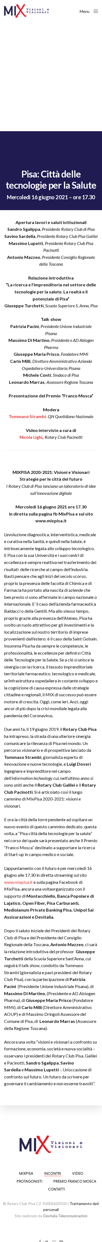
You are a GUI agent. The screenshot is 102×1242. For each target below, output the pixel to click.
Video (77, 1173)
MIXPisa (26, 1173)
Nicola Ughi (31, 437)
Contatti (56, 1189)
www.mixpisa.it (18, 882)
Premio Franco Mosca (74, 1181)
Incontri (52, 1173)
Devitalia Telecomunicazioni (65, 1216)
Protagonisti (29, 1181)
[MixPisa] (26, 11)
